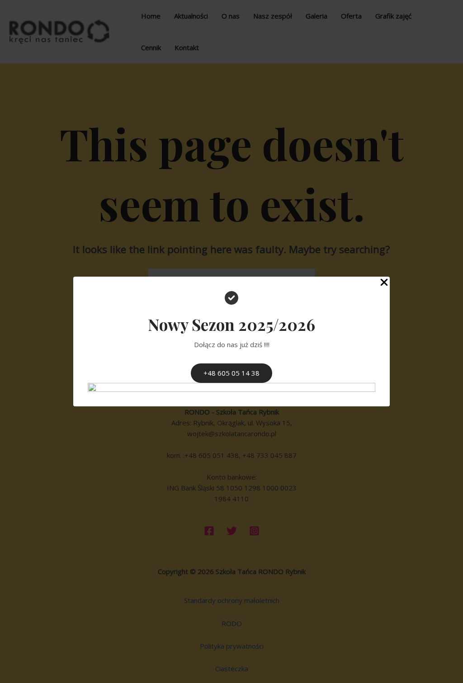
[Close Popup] (384, 283)
